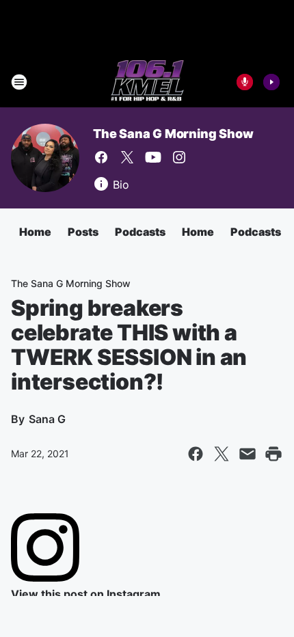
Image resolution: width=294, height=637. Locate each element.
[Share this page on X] (221, 453)
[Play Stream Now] (271, 82)
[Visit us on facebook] (101, 157)
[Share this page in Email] (247, 453)
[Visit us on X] (127, 157)
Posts (83, 232)
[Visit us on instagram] (179, 157)
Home (35, 232)
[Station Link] (147, 82)
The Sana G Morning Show (173, 133)
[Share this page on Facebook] (195, 453)
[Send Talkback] (245, 82)
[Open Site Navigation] (19, 82)
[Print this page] (273, 453)
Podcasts (140, 232)
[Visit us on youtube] (153, 157)
